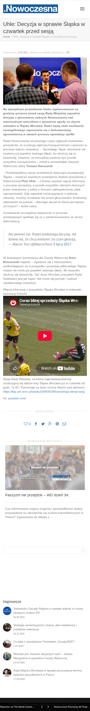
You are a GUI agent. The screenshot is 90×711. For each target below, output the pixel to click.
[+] (45, 467)
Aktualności (57, 52)
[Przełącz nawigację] (82, 8)
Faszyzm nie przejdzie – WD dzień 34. (37, 495)
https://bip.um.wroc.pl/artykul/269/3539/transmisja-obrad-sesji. (44, 391)
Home (6, 36)
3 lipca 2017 (62, 244)
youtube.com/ (17, 398)
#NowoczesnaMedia (40, 52)
